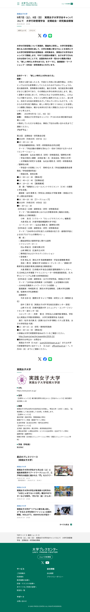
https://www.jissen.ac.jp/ (26, 390)
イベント (32, 30)
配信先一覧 (21, 590)
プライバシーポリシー (55, 576)
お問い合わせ (22, 601)
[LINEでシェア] (50, 36)
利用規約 (20, 576)
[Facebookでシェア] (45, 36)
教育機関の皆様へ (23, 580)
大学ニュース (22, 30)
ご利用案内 (21, 573)
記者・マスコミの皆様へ (26, 583)
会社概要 (50, 573)
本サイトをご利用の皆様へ (27, 587)
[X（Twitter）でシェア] (40, 36)
